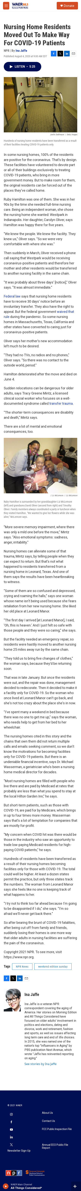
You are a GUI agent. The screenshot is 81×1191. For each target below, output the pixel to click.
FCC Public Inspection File (57, 1129)
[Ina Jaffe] (12, 1000)
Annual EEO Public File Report (55, 1146)
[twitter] (11, 1145)
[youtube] (11, 1130)
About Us (47, 1112)
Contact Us (48, 1121)
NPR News (22, 966)
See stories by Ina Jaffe (40, 1064)
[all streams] (76, 1186)
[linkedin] (11, 1137)
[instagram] (11, 1114)
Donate (69, 5)
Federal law (12, 296)
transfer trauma (61, 403)
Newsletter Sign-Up (19, 1150)
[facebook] (11, 1122)
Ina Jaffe (21, 50)
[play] (5, 1186)
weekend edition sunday (53, 966)
